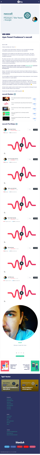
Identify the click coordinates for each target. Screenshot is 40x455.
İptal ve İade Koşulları (10, 420)
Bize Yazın (8, 422)
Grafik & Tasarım (9, 398)
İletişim (8, 424)
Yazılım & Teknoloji (10, 403)
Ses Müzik (8, 34)
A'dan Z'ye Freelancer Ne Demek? (12, 434)
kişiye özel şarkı (29, 65)
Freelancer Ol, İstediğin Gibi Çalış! (12, 431)
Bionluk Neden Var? (10, 433)
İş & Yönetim (9, 408)
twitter (7, 446)
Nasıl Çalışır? (9, 417)
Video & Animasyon (10, 405)
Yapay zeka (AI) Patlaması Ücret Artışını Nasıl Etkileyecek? (26, 367)
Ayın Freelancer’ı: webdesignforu (27, 388)
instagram (33, 446)
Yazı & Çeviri (9, 402)
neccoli (20, 342)
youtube (26, 446)
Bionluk (4, 34)
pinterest (20, 446)
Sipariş (8, 419)
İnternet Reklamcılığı (10, 400)
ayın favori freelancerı (20, 356)
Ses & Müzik (9, 407)
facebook (13, 446)
